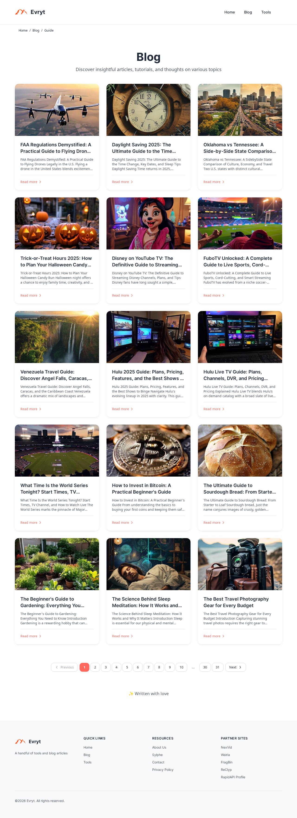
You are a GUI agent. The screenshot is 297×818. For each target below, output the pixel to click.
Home (229, 12)
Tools (266, 12)
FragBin (226, 762)
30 (205, 667)
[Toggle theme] (280, 13)
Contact (158, 762)
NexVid (226, 747)
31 (218, 667)
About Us (159, 747)
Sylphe (157, 755)
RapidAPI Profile (233, 777)
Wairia (225, 755)
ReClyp (226, 770)
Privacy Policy (163, 770)
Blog (248, 12)
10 (181, 667)
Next (232, 667)
